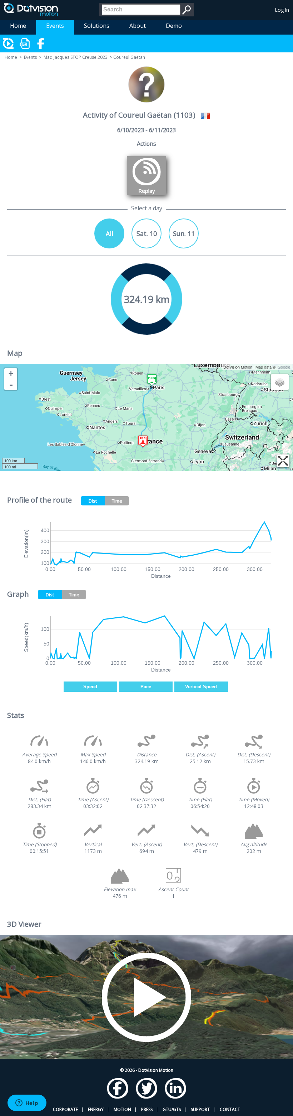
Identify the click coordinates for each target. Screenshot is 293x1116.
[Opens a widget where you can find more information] (26, 1103)
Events (55, 26)
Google (284, 367)
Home (18, 26)
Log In (282, 9)
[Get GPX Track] (25, 43)
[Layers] (280, 382)
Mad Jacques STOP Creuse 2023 (76, 57)
